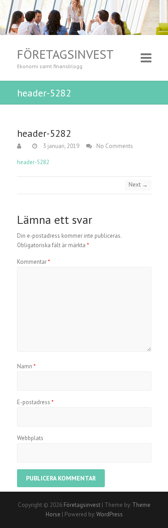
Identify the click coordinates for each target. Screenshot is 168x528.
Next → (138, 184)
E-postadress (35, 402)
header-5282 (33, 162)
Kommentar (33, 262)
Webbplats (30, 438)
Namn (26, 366)
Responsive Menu (146, 58)
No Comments (114, 146)
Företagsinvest (65, 54)
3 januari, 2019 (60, 146)
